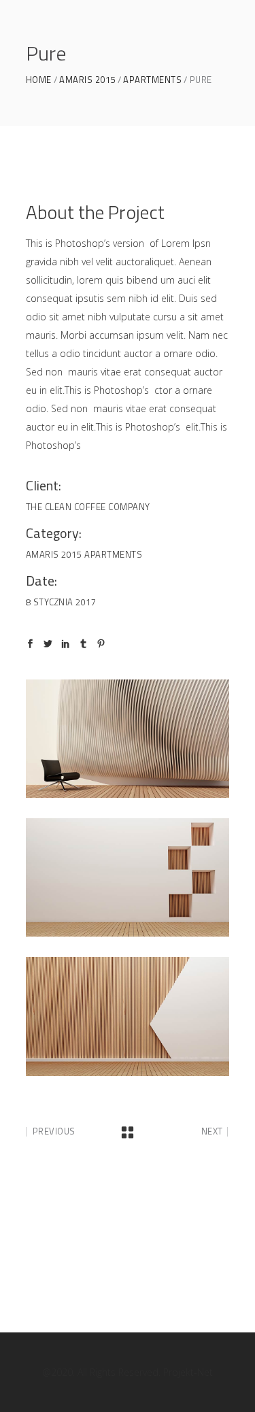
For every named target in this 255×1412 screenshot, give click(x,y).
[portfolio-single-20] (128, 1016)
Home (39, 79)
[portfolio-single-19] (128, 877)
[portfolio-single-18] (128, 738)
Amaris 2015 (87, 79)
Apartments (152, 79)
